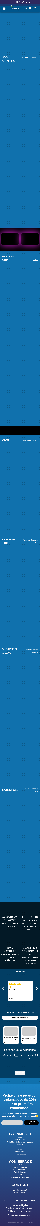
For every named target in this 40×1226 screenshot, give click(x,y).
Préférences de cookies (20, 1177)
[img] (20, 984)
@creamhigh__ (10, 1055)
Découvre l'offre (31, 1123)
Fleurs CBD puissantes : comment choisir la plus (11, 1040)
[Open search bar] (26, 8)
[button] (4, 8)
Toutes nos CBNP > (30, 440)
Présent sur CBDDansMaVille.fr (20, 1215)
